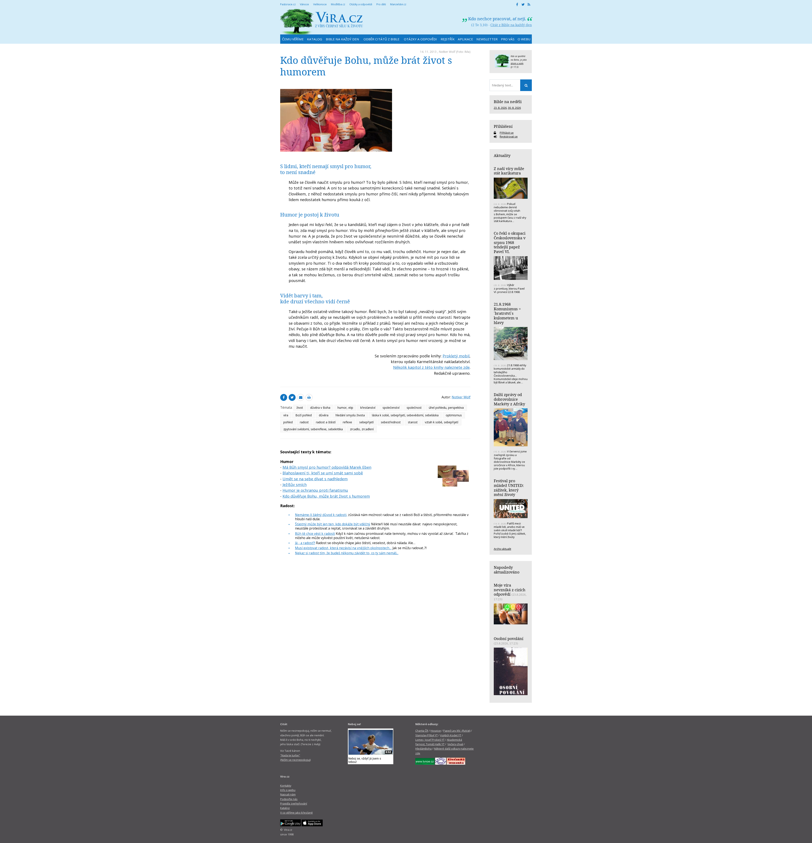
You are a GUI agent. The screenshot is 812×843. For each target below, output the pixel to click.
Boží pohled (303, 415)
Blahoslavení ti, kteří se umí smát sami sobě (323, 472)
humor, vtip (345, 408)
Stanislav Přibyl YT (426, 735)
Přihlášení (503, 126)
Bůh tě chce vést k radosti (315, 533)
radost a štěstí (326, 422)
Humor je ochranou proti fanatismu (315, 490)
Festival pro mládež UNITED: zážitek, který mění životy (509, 487)
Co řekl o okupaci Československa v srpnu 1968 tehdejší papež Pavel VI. (509, 242)
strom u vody (517, 63)
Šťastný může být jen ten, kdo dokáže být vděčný (332, 524)
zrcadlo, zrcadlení (362, 429)
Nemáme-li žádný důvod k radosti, (321, 514)
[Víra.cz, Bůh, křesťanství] (321, 21)
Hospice (436, 731)
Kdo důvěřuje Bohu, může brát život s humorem (326, 496)
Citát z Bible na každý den (511, 25)
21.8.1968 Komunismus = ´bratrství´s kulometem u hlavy (507, 313)
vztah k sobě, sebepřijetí (441, 422)
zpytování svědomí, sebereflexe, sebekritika (313, 429)
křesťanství (367, 408)
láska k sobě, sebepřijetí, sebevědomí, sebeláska (405, 415)
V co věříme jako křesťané (296, 812)
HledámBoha (423, 748)
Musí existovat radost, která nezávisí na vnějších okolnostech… (343, 548)
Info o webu (287, 790)
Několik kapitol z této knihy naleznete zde (431, 367)
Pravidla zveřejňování (293, 803)
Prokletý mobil (456, 355)
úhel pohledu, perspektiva (446, 408)
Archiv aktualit (502, 549)
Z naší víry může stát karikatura (509, 171)
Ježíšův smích (295, 484)
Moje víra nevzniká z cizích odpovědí (509, 590)
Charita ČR (421, 731)
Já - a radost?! (305, 543)
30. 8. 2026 (514, 108)
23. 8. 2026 (500, 108)
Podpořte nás (289, 799)
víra (285, 415)
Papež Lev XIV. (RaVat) (456, 731)
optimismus (454, 415)
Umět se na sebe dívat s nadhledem (315, 478)
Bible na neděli (508, 101)
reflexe (347, 422)
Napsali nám (288, 794)
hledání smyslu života (350, 415)
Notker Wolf (447, 52)
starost (413, 422)
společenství (391, 408)
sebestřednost (391, 422)
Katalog (284, 808)
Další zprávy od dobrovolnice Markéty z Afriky (509, 399)
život (299, 408)
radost (304, 422)
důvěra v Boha (320, 408)
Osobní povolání (508, 638)
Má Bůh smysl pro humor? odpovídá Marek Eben (327, 467)
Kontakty (285, 785)
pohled (288, 422)
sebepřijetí (366, 422)
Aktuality (502, 155)
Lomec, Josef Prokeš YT (429, 740)
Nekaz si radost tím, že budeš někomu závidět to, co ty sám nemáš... (346, 553)
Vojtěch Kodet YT (450, 735)
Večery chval (455, 744)
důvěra (323, 415)
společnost (414, 408)
